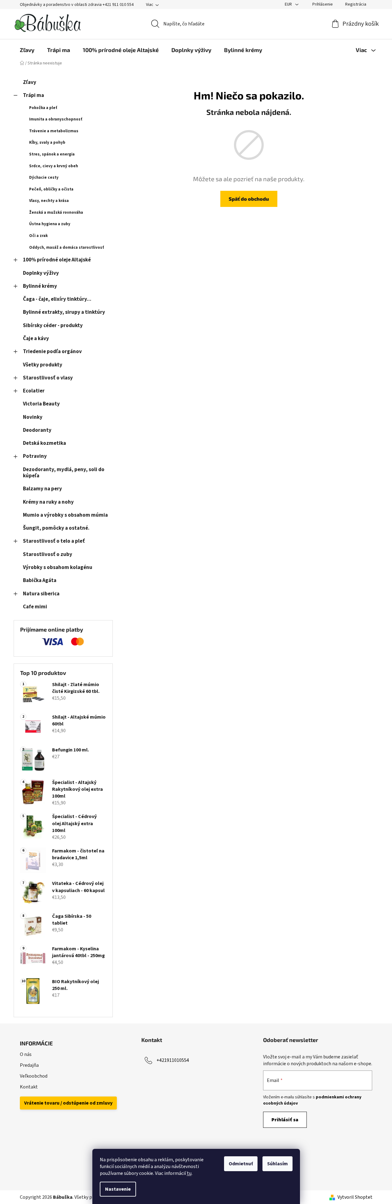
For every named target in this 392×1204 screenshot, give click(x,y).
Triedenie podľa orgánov (52, 351)
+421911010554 (172, 1060)
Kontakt (29, 1087)
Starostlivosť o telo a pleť (54, 541)
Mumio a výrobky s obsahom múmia (65, 515)
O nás (26, 1054)
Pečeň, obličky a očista (51, 189)
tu (189, 1173)
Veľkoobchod (33, 1076)
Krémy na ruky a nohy (48, 502)
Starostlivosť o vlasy (48, 378)
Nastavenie (118, 1189)
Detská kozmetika (44, 443)
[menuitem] (27, 49)
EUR (289, 4)
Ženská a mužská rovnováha (56, 212)
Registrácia (355, 4)
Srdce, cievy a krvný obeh (53, 166)
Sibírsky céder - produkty (53, 325)
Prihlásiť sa (284, 1119)
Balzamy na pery (42, 489)
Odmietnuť (241, 1163)
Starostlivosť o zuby (47, 554)
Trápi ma (33, 95)
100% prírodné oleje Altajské (57, 260)
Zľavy (29, 82)
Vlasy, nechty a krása (49, 201)
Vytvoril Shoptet (354, 1197)
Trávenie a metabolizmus (53, 131)
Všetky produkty (42, 365)
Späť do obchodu (249, 199)
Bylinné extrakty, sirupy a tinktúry (64, 312)
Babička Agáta (39, 580)
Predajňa (29, 1065)
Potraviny (35, 456)
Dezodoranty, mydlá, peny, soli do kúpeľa (63, 472)
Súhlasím (277, 1163)
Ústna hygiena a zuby (49, 224)
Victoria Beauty (41, 404)
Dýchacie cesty (44, 177)
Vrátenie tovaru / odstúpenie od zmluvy (68, 1103)
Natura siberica (41, 594)
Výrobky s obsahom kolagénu (57, 567)
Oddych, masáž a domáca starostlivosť (66, 247)
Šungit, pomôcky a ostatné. (56, 528)
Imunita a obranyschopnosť (55, 119)
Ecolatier (34, 391)
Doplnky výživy (41, 273)
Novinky (32, 417)
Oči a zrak (38, 236)
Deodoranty (37, 430)
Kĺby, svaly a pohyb (47, 142)
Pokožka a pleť (43, 108)
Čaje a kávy (36, 338)
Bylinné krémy (40, 286)
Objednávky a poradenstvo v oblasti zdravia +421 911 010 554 (77, 5)
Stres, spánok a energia (52, 154)
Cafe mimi (35, 607)
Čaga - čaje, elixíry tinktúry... (57, 299)
